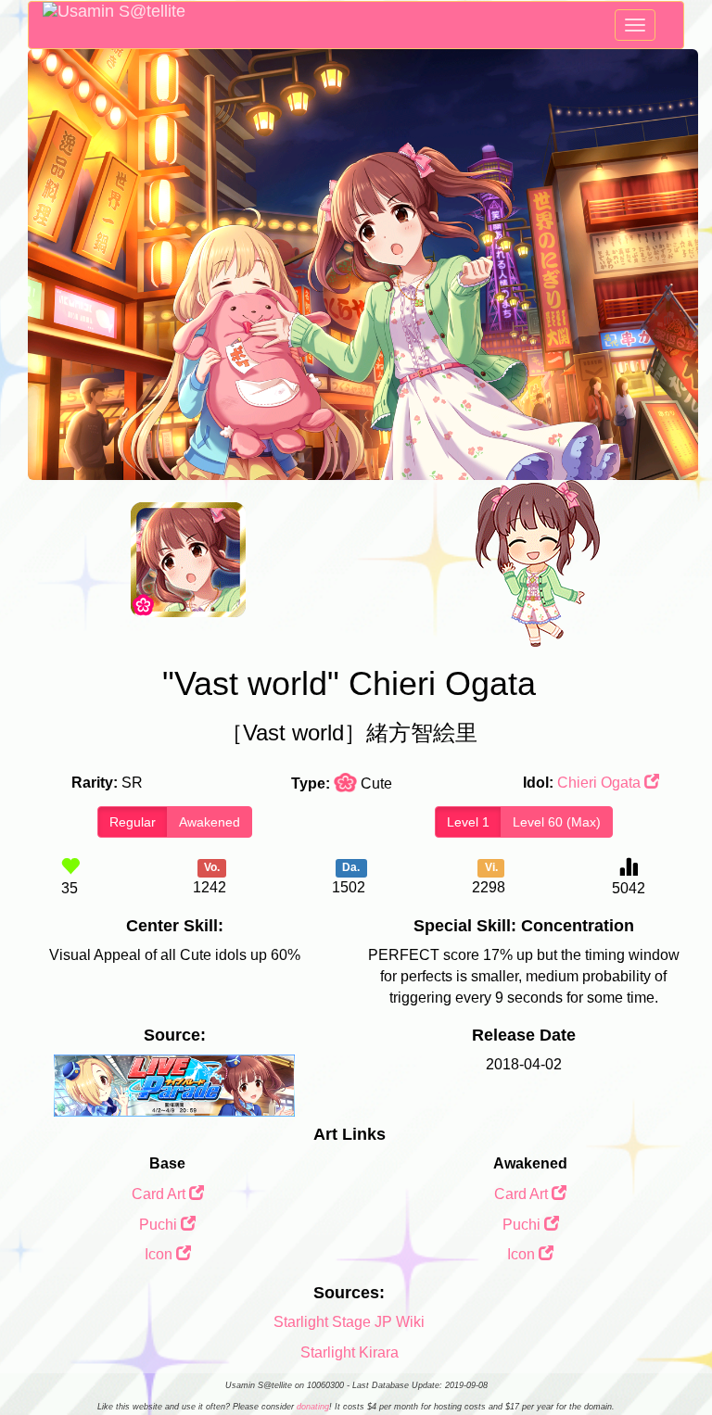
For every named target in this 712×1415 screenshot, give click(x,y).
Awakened (209, 822)
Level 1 (468, 822)
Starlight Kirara (349, 1352)
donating (313, 1406)
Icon (160, 1254)
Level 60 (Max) (557, 822)
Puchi (160, 1224)
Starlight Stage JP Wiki (349, 1322)
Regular (132, 822)
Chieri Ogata (600, 782)
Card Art (160, 1194)
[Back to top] (678, 1354)
